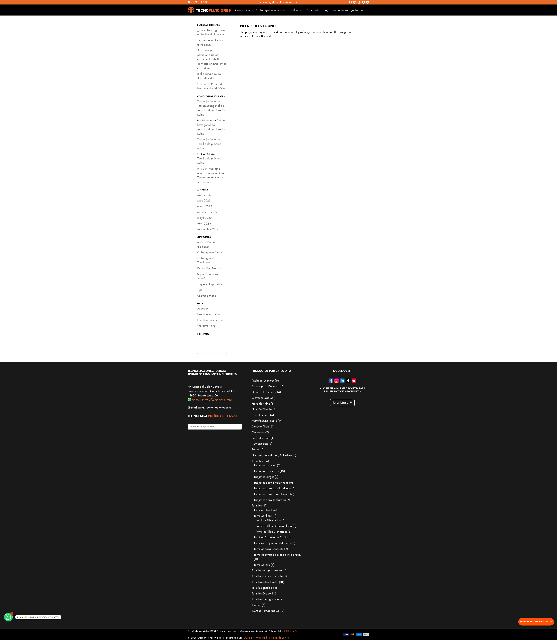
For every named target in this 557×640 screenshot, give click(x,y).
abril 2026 (204, 195)
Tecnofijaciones (207, 101)
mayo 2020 (204, 217)
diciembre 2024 (207, 212)
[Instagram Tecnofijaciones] (354, 2)
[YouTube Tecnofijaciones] (367, 2)
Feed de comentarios (210, 320)
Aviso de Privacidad (255, 637)
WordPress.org (206, 325)
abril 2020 (204, 223)
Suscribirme (340, 402)
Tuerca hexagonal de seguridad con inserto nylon (211, 110)
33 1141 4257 (199, 400)
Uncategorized (206, 295)
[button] (8, 617)
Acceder (202, 308)
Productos (295, 10)
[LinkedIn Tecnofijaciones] (359, 2)
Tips (199, 290)
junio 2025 (203, 200)
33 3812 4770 (198, 2)
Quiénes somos (244, 10)
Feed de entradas (208, 314)
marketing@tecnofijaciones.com (278, 2)
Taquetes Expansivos (210, 284)
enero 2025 (204, 206)
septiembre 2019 (207, 229)
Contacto (313, 10)
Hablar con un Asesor (537, 622)
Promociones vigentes (345, 10)
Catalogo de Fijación (210, 252)
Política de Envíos (223, 416)
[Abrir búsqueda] (361, 10)
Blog (326, 10)
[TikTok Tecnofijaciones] (363, 2)
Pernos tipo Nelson (208, 268)
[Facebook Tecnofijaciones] (350, 2)
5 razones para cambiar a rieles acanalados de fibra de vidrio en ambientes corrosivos (211, 59)
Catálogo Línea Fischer (271, 10)
